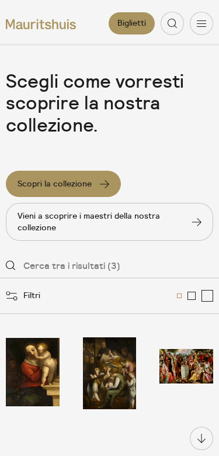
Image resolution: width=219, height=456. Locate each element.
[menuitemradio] (179, 295)
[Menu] (201, 23)
